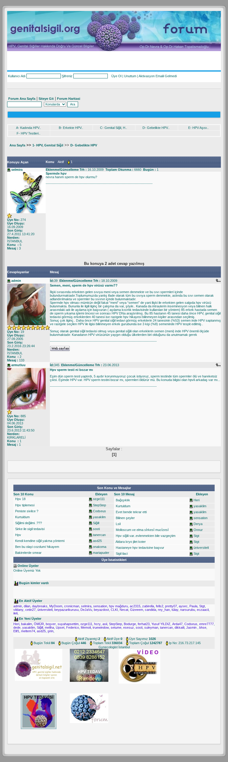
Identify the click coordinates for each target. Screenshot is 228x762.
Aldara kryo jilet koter (130, 541)
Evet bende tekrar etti (131, 512)
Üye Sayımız (138, 639)
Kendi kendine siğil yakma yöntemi (39, 541)
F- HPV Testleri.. (28, 133)
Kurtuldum (22, 517)
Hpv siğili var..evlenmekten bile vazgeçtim (145, 535)
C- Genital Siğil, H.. (113, 127)
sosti (96, 529)
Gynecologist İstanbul (114, 647)
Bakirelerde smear (28, 552)
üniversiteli (201, 547)
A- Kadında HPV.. (28, 127)
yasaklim (99, 517)
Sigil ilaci (121, 553)
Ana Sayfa (17, 145)
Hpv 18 (20, 499)
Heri (197, 500)
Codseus (99, 511)
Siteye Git (46, 98)
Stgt (196, 535)
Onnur (198, 530)
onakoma (99, 546)
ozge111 (99, 499)
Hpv (17, 535)
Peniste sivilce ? (26, 511)
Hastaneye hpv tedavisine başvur (139, 547)
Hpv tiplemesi (24, 505)
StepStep (99, 505)
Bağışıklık (122, 500)
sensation (201, 518)
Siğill (96, 523)
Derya (198, 524)
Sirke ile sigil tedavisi (29, 529)
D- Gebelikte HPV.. (156, 127)
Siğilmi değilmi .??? (28, 523)
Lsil (118, 524)
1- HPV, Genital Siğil (47, 145)
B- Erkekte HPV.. (71, 127)
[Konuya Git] (218, 280)
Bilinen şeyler (125, 518)
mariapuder (101, 552)
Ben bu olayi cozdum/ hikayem (36, 546)
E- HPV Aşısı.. (198, 127)
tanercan (99, 535)
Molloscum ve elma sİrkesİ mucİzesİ (142, 530)
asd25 (97, 541)
